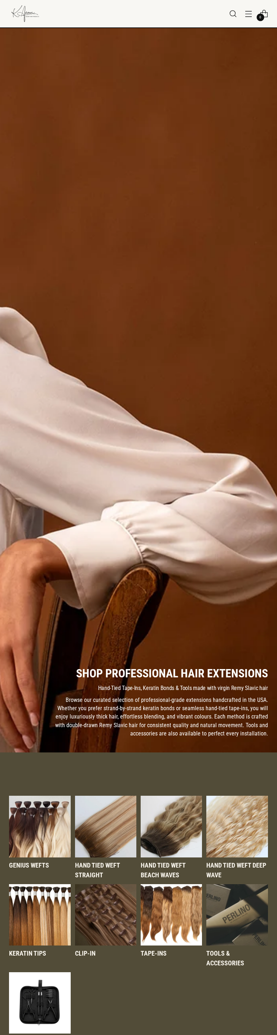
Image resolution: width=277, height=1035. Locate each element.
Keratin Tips (27, 953)
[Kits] (39, 1003)
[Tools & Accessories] (237, 915)
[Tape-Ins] (171, 915)
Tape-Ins (154, 953)
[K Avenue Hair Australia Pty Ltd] (25, 14)
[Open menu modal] (248, 13)
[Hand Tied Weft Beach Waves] (171, 826)
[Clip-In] (105, 915)
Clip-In (85, 953)
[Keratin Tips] (39, 915)
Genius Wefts (29, 865)
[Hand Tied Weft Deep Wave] (237, 826)
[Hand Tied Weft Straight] (105, 826)
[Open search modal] (233, 13)
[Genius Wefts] (39, 826)
